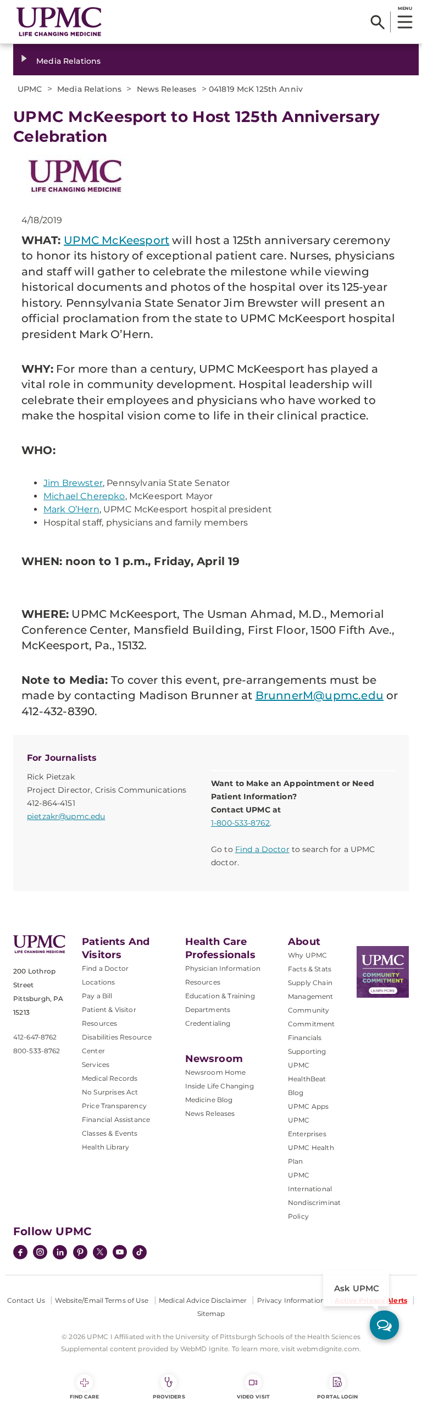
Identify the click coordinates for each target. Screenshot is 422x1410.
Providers (169, 1397)
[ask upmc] (384, 1325)
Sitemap (211, 1313)
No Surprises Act (110, 1092)
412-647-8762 (35, 1037)
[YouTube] (120, 1253)
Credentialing (208, 1023)
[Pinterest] (80, 1253)
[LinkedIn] (60, 1253)
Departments (208, 1009)
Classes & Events (110, 1133)
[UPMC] (59, 21)
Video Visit (253, 1397)
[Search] (378, 22)
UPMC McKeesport (116, 240)
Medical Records (109, 1078)
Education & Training (220, 996)
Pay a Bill (97, 996)
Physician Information (222, 968)
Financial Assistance (116, 1119)
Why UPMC (307, 955)
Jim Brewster (73, 483)
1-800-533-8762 (240, 823)
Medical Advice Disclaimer (203, 1300)
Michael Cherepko (84, 496)
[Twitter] (100, 1252)
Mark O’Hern (71, 509)
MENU (405, 8)
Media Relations (68, 61)
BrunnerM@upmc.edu (320, 695)
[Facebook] (20, 1253)
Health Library (105, 1147)
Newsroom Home (215, 1072)
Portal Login (337, 1397)
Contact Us (26, 1300)
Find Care (84, 1397)
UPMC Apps (308, 1106)
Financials (305, 1037)
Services (95, 1064)
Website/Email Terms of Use (101, 1300)
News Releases (210, 1113)
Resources (202, 982)
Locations (98, 982)
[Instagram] (40, 1253)
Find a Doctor (262, 849)
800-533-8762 (36, 1051)
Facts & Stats (309, 969)
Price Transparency (114, 1106)
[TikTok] (139, 1252)
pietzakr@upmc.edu (66, 816)
